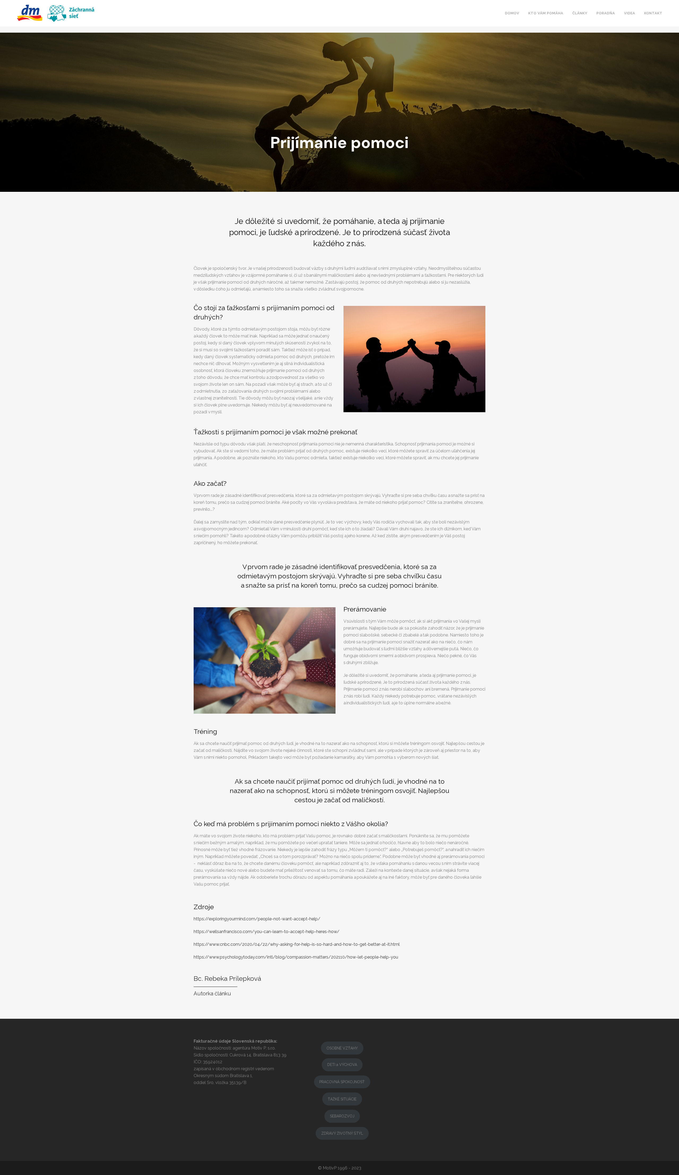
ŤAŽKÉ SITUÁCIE (342, 1099)
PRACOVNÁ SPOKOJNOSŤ (342, 1082)
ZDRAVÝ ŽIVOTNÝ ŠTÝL (342, 1133)
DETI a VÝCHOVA (342, 1065)
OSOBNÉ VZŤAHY (342, 1048)
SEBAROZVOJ (342, 1116)
